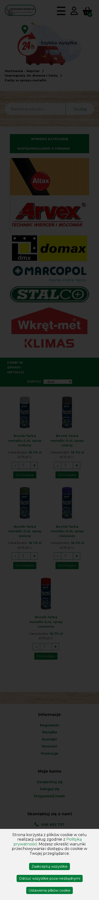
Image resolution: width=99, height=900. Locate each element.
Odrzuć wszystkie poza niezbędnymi (49, 878)
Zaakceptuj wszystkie (49, 866)
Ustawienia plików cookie (49, 890)
